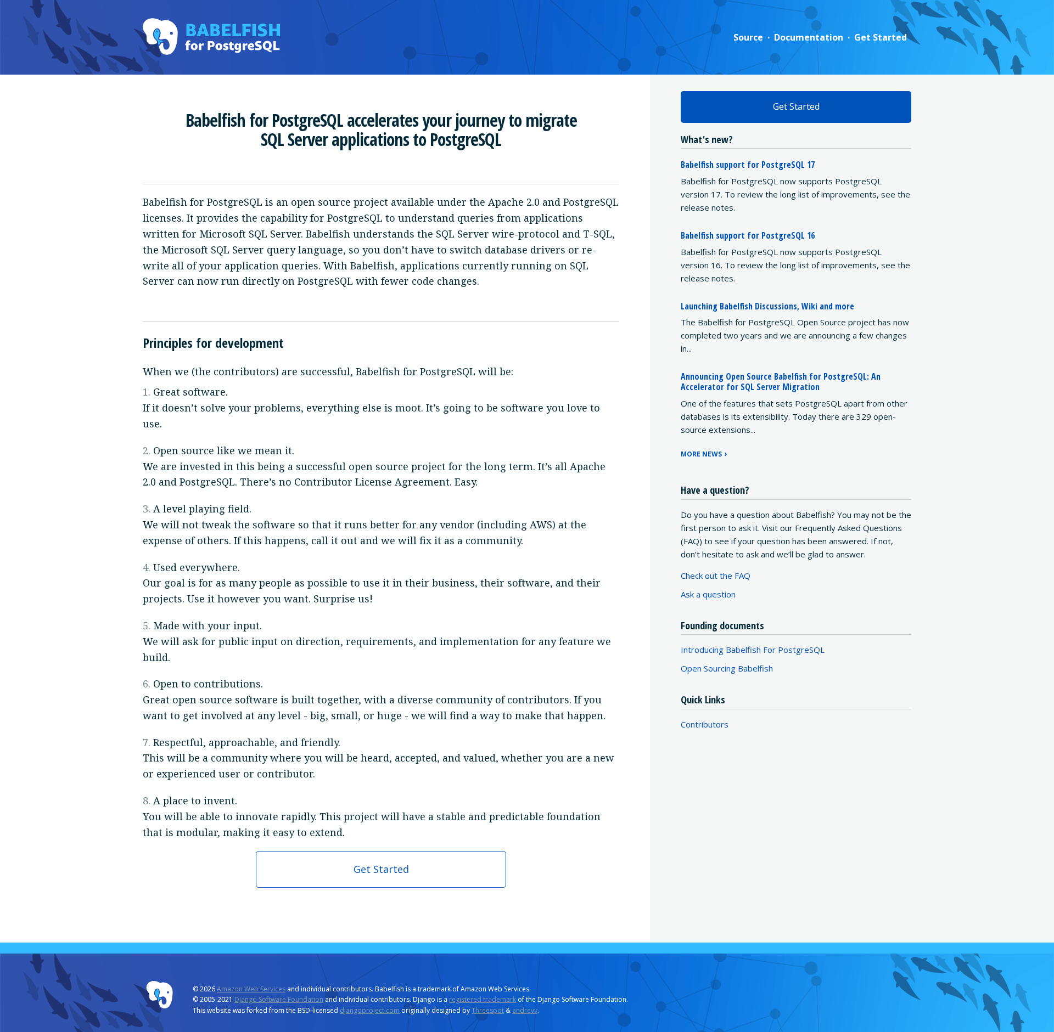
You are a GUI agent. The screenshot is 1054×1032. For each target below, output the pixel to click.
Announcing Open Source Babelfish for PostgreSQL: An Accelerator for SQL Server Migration (781, 381)
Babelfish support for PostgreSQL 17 (748, 165)
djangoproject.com (370, 1010)
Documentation (808, 37)
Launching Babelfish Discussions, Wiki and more (767, 306)
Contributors (704, 724)
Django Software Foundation (278, 999)
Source (748, 37)
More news (701, 454)
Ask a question (708, 594)
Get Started (880, 37)
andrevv (524, 1010)
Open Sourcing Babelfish (727, 668)
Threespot (488, 1010)
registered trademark (482, 999)
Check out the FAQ (715, 575)
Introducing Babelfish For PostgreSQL (753, 649)
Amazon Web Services (251, 989)
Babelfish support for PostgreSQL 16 (748, 235)
